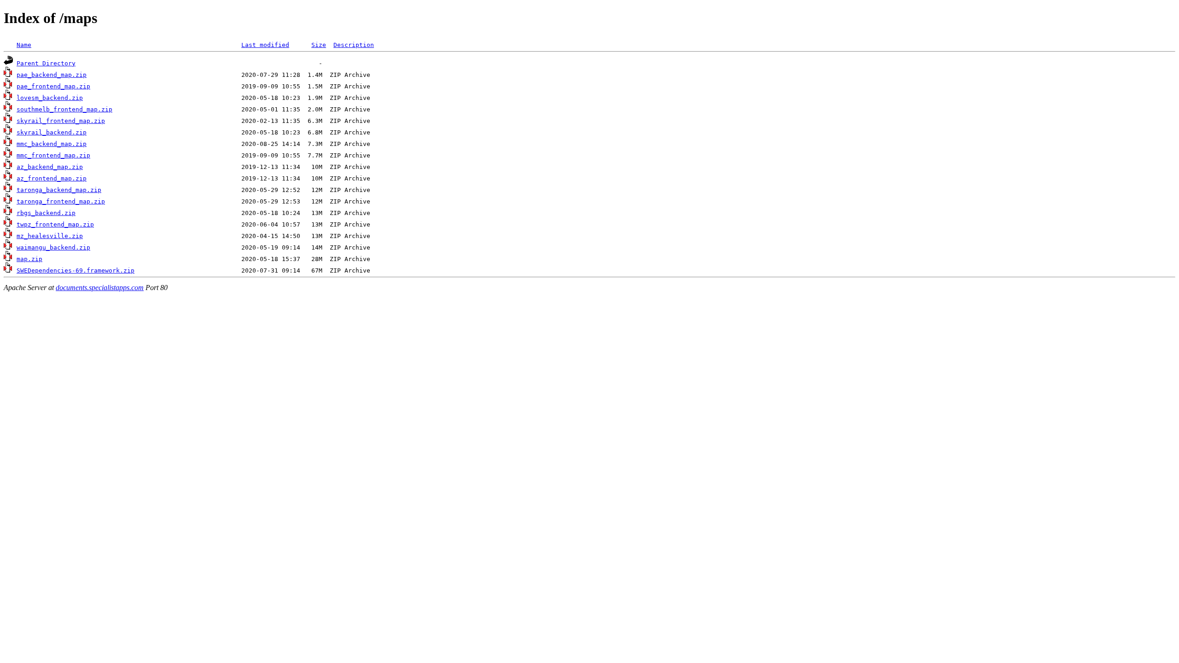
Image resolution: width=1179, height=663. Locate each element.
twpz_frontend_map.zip (55, 224)
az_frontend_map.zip (52, 178)
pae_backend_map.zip (52, 74)
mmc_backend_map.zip (52, 143)
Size (318, 44)
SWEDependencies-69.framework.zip (75, 270)
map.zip (29, 259)
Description (353, 44)
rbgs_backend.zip (46, 212)
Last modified (265, 44)
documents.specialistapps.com (100, 287)
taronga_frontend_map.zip (61, 201)
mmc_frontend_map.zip (53, 155)
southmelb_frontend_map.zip (64, 109)
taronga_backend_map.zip (59, 189)
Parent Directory (46, 63)
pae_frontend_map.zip (53, 86)
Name (24, 44)
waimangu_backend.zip (53, 247)
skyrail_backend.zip (52, 132)
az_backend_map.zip (50, 166)
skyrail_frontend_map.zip (61, 120)
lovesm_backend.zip (50, 97)
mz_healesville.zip (50, 236)
